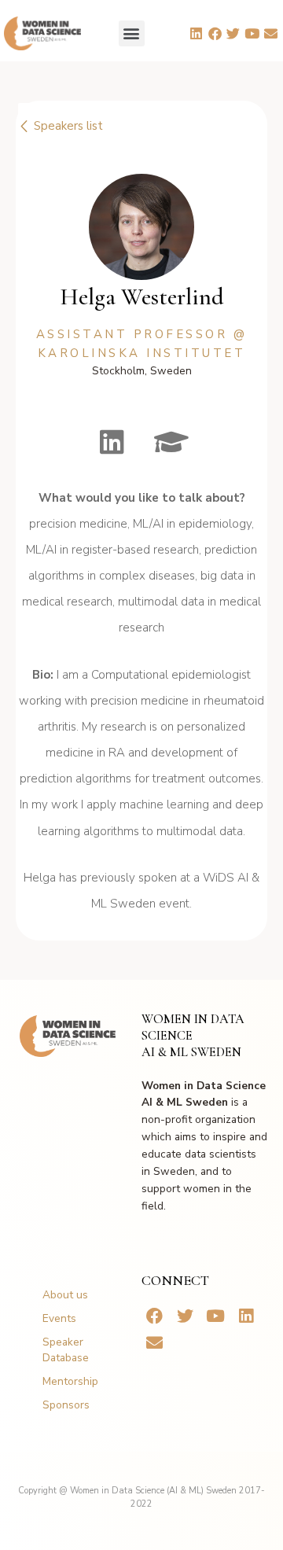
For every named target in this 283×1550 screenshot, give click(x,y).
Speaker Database (65, 1350)
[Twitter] (233, 33)
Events (59, 1318)
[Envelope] (271, 33)
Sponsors (66, 1404)
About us (65, 1294)
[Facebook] (214, 33)
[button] (132, 33)
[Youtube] (252, 33)
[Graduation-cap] (171, 441)
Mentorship (70, 1381)
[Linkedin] (195, 33)
